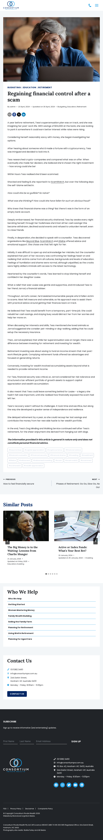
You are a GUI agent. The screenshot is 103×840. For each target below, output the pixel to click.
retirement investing (42, 460)
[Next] (95, 541)
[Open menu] (96, 5)
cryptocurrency (54, 450)
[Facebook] (14, 115)
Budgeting (14, 87)
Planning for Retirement (20, 627)
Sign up (76, 741)
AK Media (42, 830)
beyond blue (15, 450)
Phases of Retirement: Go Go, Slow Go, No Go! (78, 483)
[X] (19, 115)
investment (87, 455)
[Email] (10, 115)
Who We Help (15, 598)
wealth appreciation (33, 466)
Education (29, 87)
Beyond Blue (32, 241)
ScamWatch (57, 181)
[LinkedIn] (24, 115)
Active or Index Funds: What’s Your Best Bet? (72, 548)
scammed (86, 460)
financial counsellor (18, 455)
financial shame (58, 455)
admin (13, 107)
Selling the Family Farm (20, 621)
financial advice (73, 450)
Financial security (38, 455)
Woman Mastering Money (21, 610)
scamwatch (15, 466)
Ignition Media (29, 816)
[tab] (46, 574)
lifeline (12, 460)
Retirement (45, 87)
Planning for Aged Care (20, 639)
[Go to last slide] (7, 541)
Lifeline (61, 241)
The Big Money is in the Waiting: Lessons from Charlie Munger (23, 550)
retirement (24, 460)
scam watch (71, 460)
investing (73, 455)
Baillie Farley (29, 830)
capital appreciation (34, 450)
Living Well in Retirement (21, 633)
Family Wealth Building (20, 616)
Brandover (16, 816)
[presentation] (26, 526)
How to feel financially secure (18, 481)
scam (58, 460)
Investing (20, 564)
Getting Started (16, 604)
